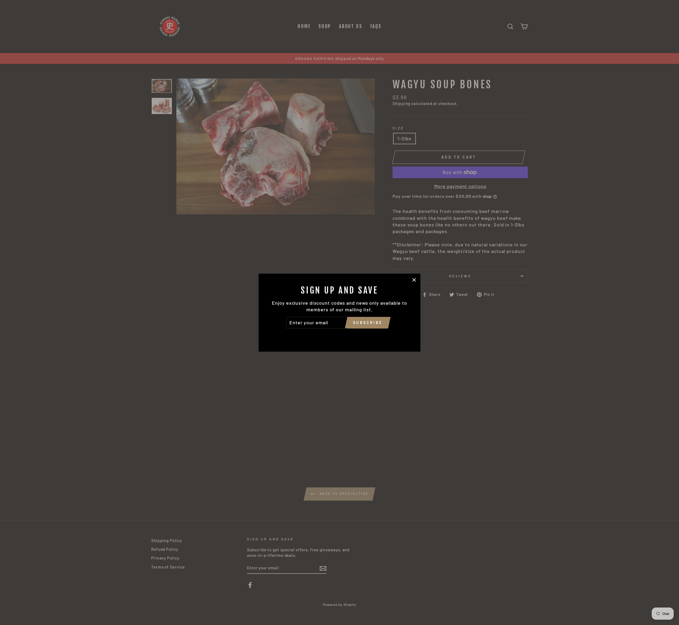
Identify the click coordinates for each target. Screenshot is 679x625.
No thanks (339, 336)
